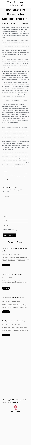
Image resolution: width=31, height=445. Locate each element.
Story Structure (26, 23)
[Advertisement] (15, 429)
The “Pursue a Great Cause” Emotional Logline (14, 249)
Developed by (15, 411)
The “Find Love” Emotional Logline (13, 297)
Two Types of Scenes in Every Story (13, 321)
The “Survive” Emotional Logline (12, 274)
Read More (6, 265)
